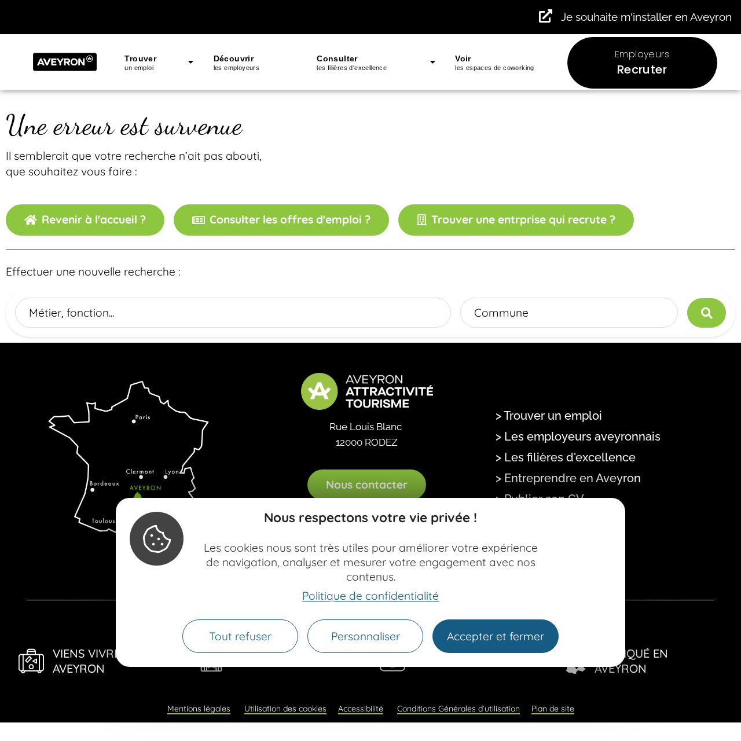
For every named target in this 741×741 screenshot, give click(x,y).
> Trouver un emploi (549, 416)
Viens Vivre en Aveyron (96, 661)
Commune (501, 313)
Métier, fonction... (71, 313)
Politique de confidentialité (370, 596)
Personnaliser (365, 636)
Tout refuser (240, 636)
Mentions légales (198, 708)
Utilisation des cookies (285, 708)
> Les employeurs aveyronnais (578, 436)
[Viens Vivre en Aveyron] (31, 661)
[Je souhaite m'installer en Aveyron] (545, 16)
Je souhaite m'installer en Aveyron (646, 16)
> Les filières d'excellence (566, 457)
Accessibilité (360, 708)
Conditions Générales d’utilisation (458, 708)
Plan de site (552, 708)
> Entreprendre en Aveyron (568, 478)
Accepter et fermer (495, 636)
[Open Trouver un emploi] (191, 62)
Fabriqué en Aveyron (631, 661)
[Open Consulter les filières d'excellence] (432, 62)
